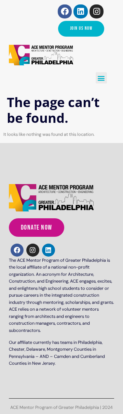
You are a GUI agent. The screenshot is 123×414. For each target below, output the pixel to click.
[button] (101, 77)
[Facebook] (65, 11)
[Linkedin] (80, 11)
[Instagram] (97, 11)
